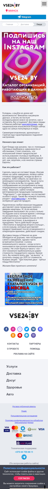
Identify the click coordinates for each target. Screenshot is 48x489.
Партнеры (35, 343)
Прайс (24, 411)
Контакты (13, 343)
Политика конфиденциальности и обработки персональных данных (24, 421)
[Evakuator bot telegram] (24, 17)
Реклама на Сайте (24, 354)
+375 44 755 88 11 (24, 452)
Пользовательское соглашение (24, 416)
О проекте (13, 348)
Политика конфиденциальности (24, 468)
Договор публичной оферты (24, 406)
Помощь (35, 348)
